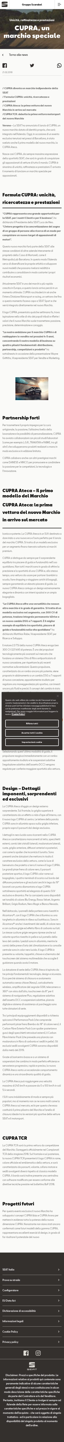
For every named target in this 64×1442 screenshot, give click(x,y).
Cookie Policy (10, 1331)
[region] (32, 721)
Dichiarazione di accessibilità (19, 1311)
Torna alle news (18, 54)
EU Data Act (9, 1300)
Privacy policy (10, 1342)
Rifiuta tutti (32, 723)
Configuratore (10, 1290)
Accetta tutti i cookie (32, 733)
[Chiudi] (57, 695)
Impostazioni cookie (32, 742)
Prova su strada (11, 1280)
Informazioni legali (12, 1321)
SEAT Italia (8, 1269)
